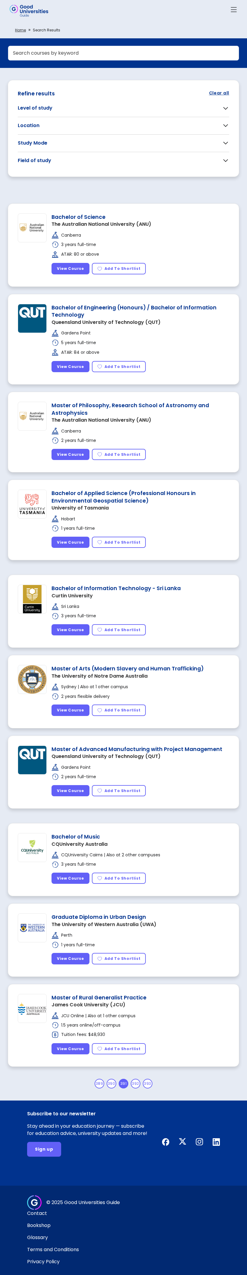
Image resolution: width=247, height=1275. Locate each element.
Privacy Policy (43, 1261)
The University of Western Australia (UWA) (104, 924)
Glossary (37, 1237)
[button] (233, 10)
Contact (37, 1213)
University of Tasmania (80, 507)
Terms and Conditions (53, 1249)
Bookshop (39, 1225)
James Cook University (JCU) (88, 1004)
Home (20, 30)
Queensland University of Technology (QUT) (106, 322)
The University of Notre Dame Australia (100, 676)
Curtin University (72, 595)
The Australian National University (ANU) (101, 224)
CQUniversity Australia (80, 844)
